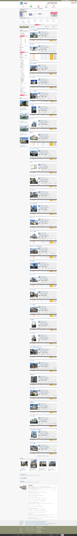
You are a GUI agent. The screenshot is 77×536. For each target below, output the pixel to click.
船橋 (42, 522)
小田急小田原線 (33, 523)
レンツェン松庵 (33, 333)
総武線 (40, 48)
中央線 (40, 34)
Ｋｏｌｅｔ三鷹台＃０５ (34, 91)
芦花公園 (36, 524)
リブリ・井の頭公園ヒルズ (34, 30)
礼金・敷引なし (22, 33)
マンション (24, 28)
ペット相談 (22, 61)
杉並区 (42, 106)
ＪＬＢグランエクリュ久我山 (34, 148)
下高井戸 (28, 522)
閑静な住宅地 (22, 64)
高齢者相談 (22, 66)
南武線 (52, 523)
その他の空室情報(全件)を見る (35, 60)
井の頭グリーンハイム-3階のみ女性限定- (36, 246)
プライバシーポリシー (22, 529)
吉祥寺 (29, 22)
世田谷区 (21, 475)
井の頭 (43, 191)
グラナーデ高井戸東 (22, 145)
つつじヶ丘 (43, 279)
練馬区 (29, 475)
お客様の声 (27, 527)
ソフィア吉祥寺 (33, 77)
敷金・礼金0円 (32, 528)
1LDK (25, 39)
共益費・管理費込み (23, 34)
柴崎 (42, 524)
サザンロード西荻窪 (33, 231)
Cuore (31, 162)
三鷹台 (53, 21)
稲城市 (39, 475)
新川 (43, 65)
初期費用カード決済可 (23, 92)
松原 (26, 522)
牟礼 (43, 120)
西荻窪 (42, 95)
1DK (21, 39)
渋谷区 (23, 475)
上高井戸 (41, 522)
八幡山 (26, 524)
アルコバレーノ (33, 217)
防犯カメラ (22, 89)
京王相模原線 (40, 523)
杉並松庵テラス (33, 374)
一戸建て (22, 29)
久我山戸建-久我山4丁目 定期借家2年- (36, 429)
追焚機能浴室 (22, 78)
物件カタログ (21, 532)
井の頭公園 (23, 22)
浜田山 (29, 21)
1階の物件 (22, 90)
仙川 (42, 66)
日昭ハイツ (32, 132)
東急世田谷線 (36, 523)
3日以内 (21, 55)
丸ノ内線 (54, 523)
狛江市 (37, 475)
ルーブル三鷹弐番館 (22, 468)
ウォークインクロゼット (24, 83)
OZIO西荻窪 (32, 319)
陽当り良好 (22, 63)
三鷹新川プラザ (33, 402)
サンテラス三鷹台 (33, 443)
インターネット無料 (23, 93)
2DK (25, 40)
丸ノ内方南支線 (48, 523)
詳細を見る (51, 40)
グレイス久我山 (33, 388)
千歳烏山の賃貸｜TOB (39, 527)
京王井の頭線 (41, 47)
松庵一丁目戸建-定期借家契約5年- (42, 468)
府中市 (33, 475)
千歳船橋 (38, 524)
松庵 (43, 106)
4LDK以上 (22, 43)
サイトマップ (21, 531)
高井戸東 (38, 522)
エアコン (22, 82)
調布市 (35, 475)
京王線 (40, 66)
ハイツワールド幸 (33, 176)
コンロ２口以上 (23, 75)
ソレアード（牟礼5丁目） (51, 468)
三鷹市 (42, 65)
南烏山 (35, 522)
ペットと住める (32, 530)
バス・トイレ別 (23, 77)
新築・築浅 (32, 527)
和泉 (33, 522)
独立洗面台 (22, 81)
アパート (22, 28)
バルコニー (22, 70)
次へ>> (55, 28)
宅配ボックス (22, 88)
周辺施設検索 (27, 530)
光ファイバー (22, 86)
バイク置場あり (23, 74)
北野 (43, 276)
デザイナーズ (22, 65)
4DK (25, 42)
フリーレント (22, 68)
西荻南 (43, 321)
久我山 (47, 21)
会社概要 (21, 528)
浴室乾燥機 (22, 79)
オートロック (22, 87)
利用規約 (21, 530)
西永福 (22, 21)
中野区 (25, 475)
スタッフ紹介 (27, 529)
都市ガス (22, 71)
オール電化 (22, 72)
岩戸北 (44, 522)
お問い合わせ (27, 528)
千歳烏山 (30, 524)
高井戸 (35, 21)
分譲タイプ (22, 67)
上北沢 (30, 522)
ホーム (20, 527)
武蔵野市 (31, 475)
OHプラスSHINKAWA (34, 63)
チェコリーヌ (32, 118)
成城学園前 (47, 524)
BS (21, 85)
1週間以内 (26, 55)
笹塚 (32, 522)
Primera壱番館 (33, 261)
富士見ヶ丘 (42, 21)
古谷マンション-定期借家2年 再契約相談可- (35, 468)
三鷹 (42, 48)
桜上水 (41, 524)
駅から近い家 (32, 531)
